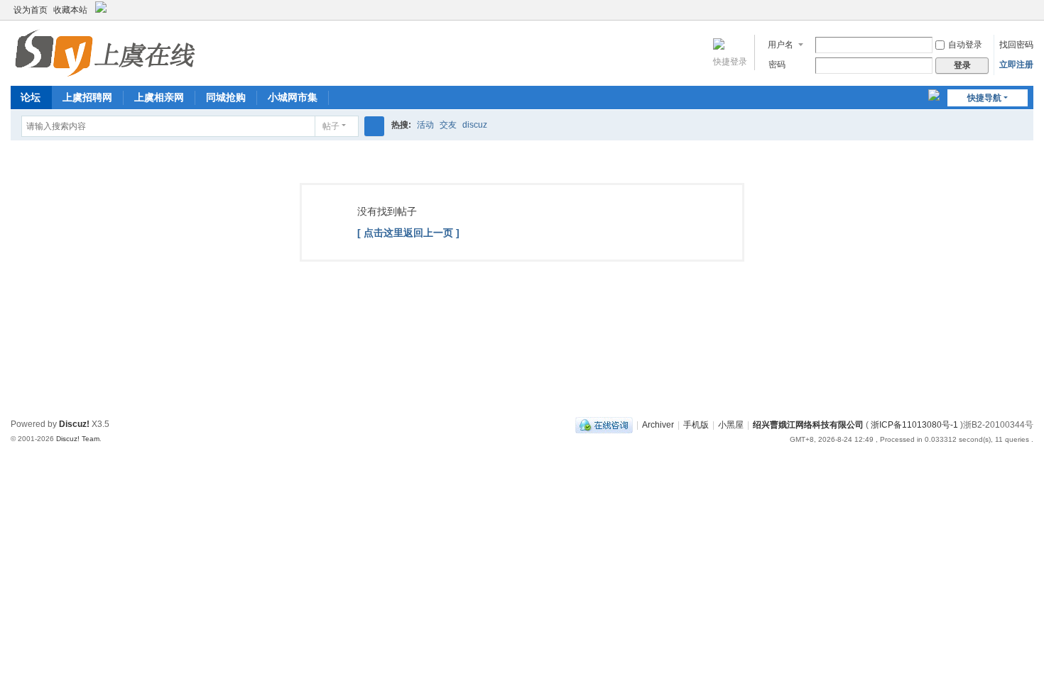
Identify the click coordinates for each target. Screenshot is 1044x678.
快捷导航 (984, 98)
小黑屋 (731, 425)
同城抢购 (226, 97)
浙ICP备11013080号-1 (914, 425)
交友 (448, 125)
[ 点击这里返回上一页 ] (408, 232)
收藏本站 (70, 10)
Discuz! (74, 424)
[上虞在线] (105, 52)
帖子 (330, 126)
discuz (474, 125)
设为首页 (30, 10)
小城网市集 (292, 97)
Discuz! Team (77, 439)
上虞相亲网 (159, 97)
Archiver (658, 425)
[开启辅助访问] (1013, 10)
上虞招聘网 (87, 97)
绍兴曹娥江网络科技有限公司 (808, 425)
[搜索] (374, 126)
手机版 (696, 425)
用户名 (780, 45)
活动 (425, 125)
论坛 (30, 97)
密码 (776, 65)
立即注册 (1016, 65)
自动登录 (965, 45)
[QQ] (604, 425)
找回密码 (1016, 45)
